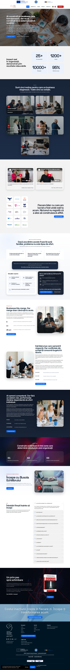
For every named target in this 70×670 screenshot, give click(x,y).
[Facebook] (6, 639)
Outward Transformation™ (51, 628)
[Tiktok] (15, 639)
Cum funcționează (10, 132)
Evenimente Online (37, 629)
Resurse (43, 6)
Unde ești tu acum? (11, 36)
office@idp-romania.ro (10, 641)
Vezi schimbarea (39, 132)
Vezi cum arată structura (41, 112)
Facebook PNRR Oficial (38, 656)
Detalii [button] (18, 667)
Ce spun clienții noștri (25, 153)
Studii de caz (33, 6)
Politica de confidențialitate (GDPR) (26, 642)
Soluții (38, 6)
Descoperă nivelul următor (40, 383)
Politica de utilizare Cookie (25, 644)
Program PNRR (30, 656)
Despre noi (48, 6)
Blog (34, 631)
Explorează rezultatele (58, 216)
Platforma (60, 6)
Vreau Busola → (10, 488)
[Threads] (14, 639)
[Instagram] (10, 639)
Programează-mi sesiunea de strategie (35, 617)
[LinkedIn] (8, 639)
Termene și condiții (24, 641)
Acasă (28, 6)
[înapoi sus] (67, 664)
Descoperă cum (10, 112)
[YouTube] (12, 639)
